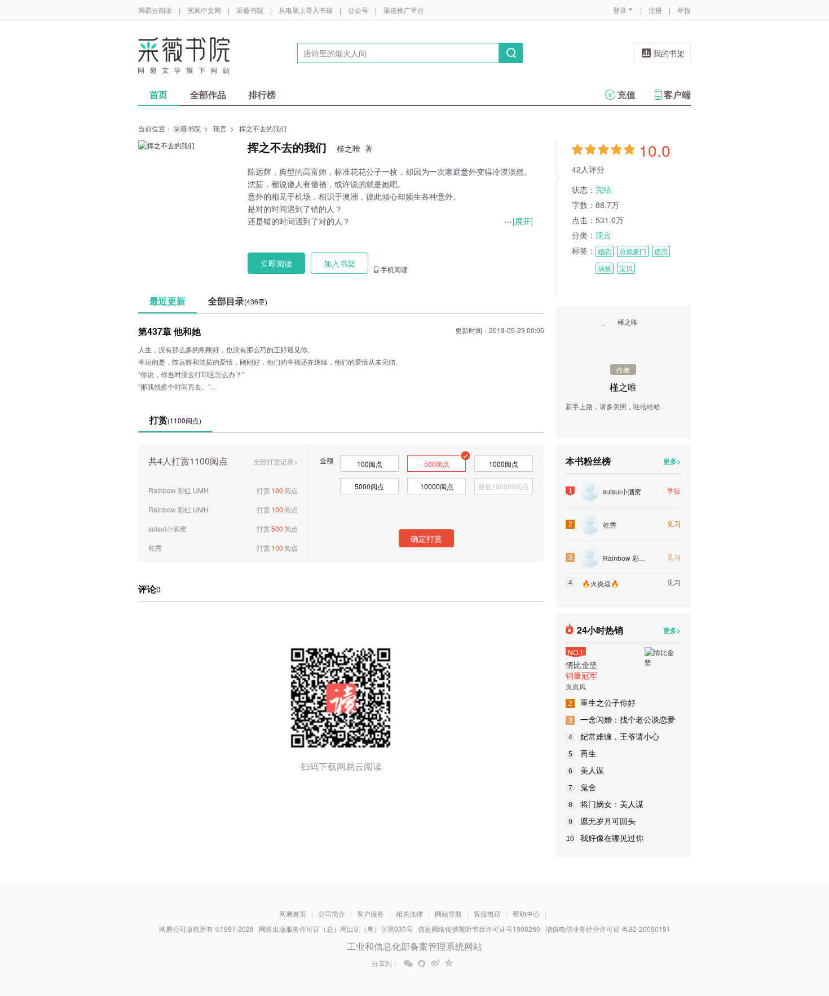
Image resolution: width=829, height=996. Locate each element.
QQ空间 (448, 963)
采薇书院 (249, 10)
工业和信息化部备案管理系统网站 (414, 946)
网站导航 (448, 913)
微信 (408, 963)
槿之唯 (348, 148)
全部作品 (208, 94)
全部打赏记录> (275, 461)
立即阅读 (276, 263)
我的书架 (669, 53)
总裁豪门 (632, 251)
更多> (672, 461)
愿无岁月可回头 (602, 820)
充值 (627, 94)
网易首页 (292, 913)
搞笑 (604, 268)
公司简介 (331, 913)
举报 (684, 10)
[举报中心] (722, 930)
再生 (582, 753)
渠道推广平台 (403, 10)
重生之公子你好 (602, 702)
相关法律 (409, 913)
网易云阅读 (155, 10)
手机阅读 (394, 269)
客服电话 (487, 913)
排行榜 (262, 94)
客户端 (677, 94)
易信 (421, 963)
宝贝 (626, 268)
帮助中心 (526, 913)
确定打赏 (426, 538)
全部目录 (237, 300)
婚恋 (604, 251)
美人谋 (586, 770)
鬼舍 (582, 787)
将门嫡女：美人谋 (606, 803)
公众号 (358, 10)
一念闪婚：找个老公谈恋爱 (622, 719)
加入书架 (339, 263)
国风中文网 (204, 10)
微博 (435, 963)
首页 (158, 94)
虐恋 (661, 251)
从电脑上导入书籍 (306, 10)
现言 (220, 128)
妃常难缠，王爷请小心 (614, 736)
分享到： (385, 963)
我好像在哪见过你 (604, 837)
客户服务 (370, 913)
